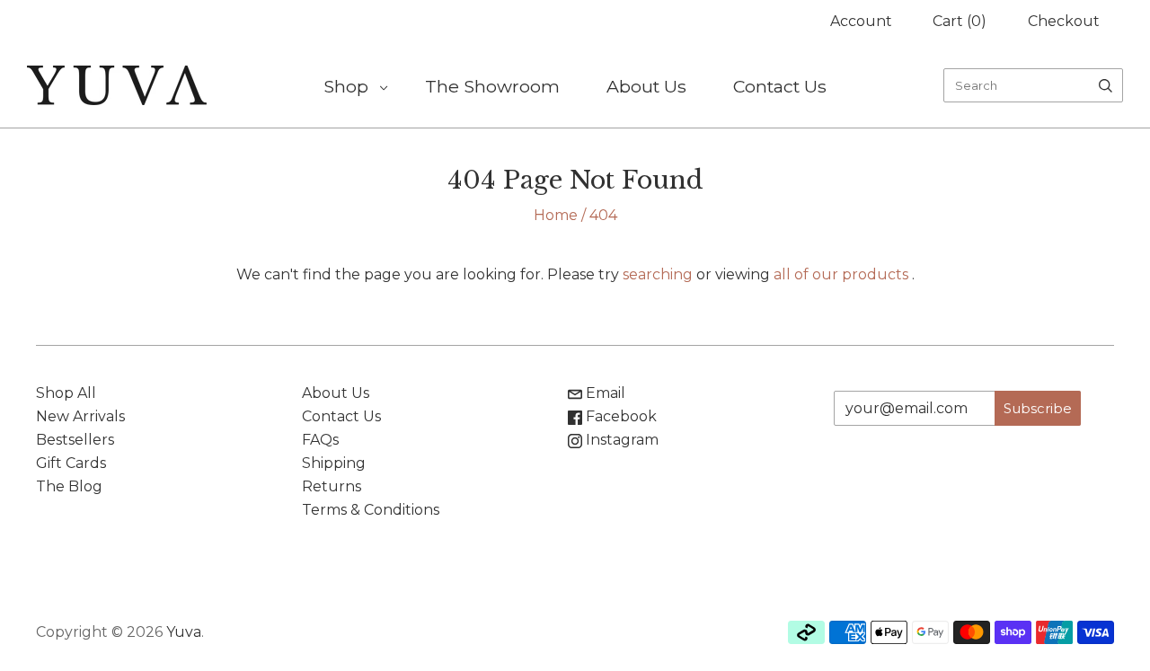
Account (861, 21)
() (959, 21)
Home (556, 215)
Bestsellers (75, 439)
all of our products (841, 274)
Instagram (620, 439)
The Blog (69, 486)
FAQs (320, 439)
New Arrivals (80, 416)
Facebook (619, 416)
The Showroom (492, 86)
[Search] (1105, 85)
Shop (345, 86)
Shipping (334, 463)
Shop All (66, 393)
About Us (646, 86)
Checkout (1064, 21)
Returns (331, 486)
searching (658, 274)
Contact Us (780, 86)
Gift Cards (71, 463)
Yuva (183, 631)
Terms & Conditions (370, 509)
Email (603, 393)
